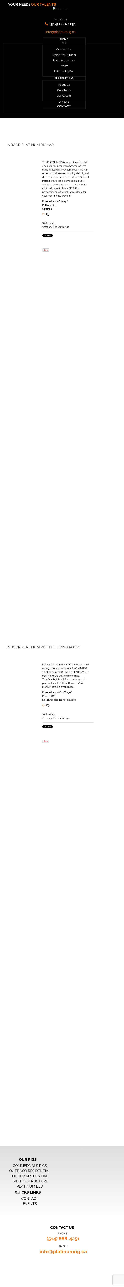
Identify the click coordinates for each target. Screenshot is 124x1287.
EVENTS (30, 1204)
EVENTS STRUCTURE (30, 1181)
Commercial (64, 49)
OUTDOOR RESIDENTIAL (29, 1171)
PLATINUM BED (30, 1186)
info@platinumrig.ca (60, 32)
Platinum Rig (64, 78)
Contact (64, 106)
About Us (64, 84)
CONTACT (29, 1198)
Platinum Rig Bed (63, 71)
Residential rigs (61, 227)
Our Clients (64, 90)
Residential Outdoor (64, 55)
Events (64, 66)
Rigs (64, 43)
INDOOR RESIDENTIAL (29, 1176)
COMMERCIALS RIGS (30, 1166)
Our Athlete (64, 95)
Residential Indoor (64, 60)
